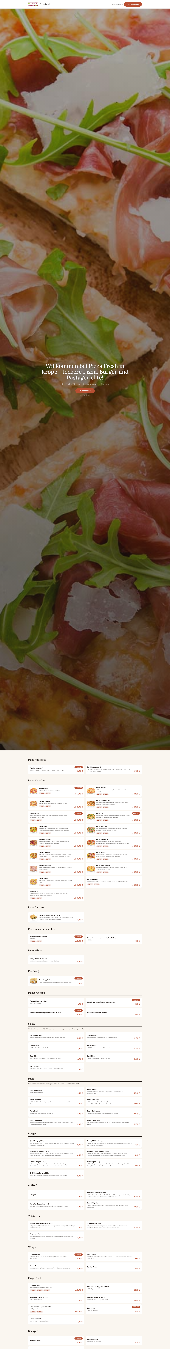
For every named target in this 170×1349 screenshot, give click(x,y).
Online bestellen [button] (133, 4)
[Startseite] (33, 4)
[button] (56, 769)
